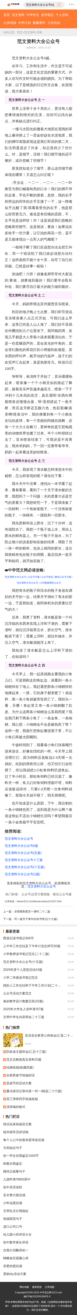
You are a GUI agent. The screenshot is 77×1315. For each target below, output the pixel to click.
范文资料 (18, 15)
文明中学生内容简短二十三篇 (23, 1017)
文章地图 (49, 1287)
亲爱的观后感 (12, 1266)
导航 (39, 32)
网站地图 (24, 1287)
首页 (7, 15)
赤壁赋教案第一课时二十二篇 (32, 911)
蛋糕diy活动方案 (14, 1274)
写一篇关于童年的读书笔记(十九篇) (36, 919)
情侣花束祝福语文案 (17, 1124)
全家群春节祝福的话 (20, 1075)
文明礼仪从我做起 (15, 1211)
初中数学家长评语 (15, 1242)
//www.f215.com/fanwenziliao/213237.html (39, 901)
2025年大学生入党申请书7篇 (23, 1009)
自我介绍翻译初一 (15, 1250)
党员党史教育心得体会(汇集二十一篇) (49, 1035)
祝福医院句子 (12, 1218)
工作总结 (53, 22)
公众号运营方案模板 (36, 894)
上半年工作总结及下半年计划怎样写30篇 (31, 946)
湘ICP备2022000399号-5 (37, 1296)
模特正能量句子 (14, 1171)
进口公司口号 (12, 1226)
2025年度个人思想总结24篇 (22, 969)
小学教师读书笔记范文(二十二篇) (26, 954)
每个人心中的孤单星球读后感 (23, 1140)
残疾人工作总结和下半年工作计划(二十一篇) (33, 985)
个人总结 (62, 15)
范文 (20, 32)
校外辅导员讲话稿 (15, 1132)
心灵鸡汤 (10, 22)
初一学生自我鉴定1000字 (21, 1155)
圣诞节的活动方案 (19, 1083)
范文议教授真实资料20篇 (23, 1059)
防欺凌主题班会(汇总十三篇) (26, 1051)
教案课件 (39, 22)
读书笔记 (47, 15)
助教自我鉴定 (12, 1163)
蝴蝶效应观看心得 (15, 1258)
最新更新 (37, 1287)
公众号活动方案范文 (17, 993)
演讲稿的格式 (15, 1107)
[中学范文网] (13, 5)
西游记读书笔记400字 (18, 938)
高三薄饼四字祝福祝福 (22, 1099)
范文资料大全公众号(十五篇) (23, 961)
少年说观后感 (12, 1203)
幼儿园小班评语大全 (17, 1234)
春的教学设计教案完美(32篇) (23, 1001)
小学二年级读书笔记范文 (20, 977)
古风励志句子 (12, 1147)
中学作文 (32, 15)
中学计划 (24, 22)
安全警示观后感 (14, 1195)
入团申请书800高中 (17, 1179)
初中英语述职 (12, 1187)
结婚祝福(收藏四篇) (20, 1067)
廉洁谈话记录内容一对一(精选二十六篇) (34, 1091)
